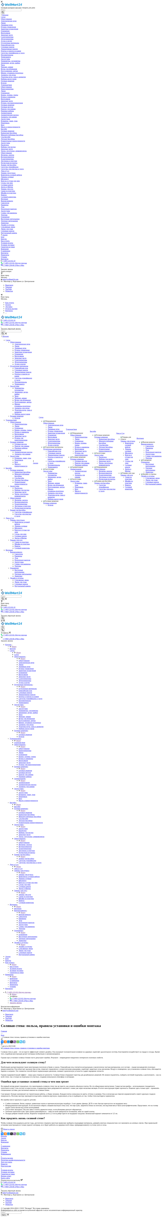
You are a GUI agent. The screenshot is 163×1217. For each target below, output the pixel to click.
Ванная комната (25, 914)
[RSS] (1, 1044)
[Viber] (14, 1041)
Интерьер (17, 909)
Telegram (8, 287)
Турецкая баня (19, 743)
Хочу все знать (6, 1162)
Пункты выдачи (7, 1158)
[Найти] (3, 12)
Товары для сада (25, 895)
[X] (11, 1041)
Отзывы (4, 1152)
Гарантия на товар (8, 1174)
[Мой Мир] (8, 1041)
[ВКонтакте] (2, 1041)
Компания (13, 978)
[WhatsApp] (17, 1041)
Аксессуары (23, 793)
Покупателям (6, 1166)
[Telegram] (24, 1041)
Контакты (4, 1148)
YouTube (8, 289)
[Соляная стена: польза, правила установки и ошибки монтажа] (25, 1048)
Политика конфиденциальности (13, 1160)
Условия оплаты (7, 1170)
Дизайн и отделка (25, 946)
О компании (5, 1146)
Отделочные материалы (28, 689)
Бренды (4, 1140)
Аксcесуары (23, 709)
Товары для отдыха (26, 875)
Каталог (13, 649)
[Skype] (21, 1041)
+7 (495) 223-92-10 (8, 261)
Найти (4, 1215)
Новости (4, 1164)
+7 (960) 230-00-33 (13, 265)
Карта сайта (5, 1178)
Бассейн (17, 807)
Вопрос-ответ (6, 1176)
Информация (6, 1154)
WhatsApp (9, 291)
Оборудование (24, 661)
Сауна (16, 655)
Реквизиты (5, 1150)
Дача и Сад (18, 869)
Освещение (23, 934)
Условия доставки (7, 1172)
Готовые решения (25, 735)
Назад (14, 647)
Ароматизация (24, 783)
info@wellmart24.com (10, 279)
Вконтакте (9, 285)
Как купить (14, 966)
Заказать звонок (16, 1003)
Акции (3, 1138)
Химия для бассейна (26, 859)
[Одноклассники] (5, 1041)
